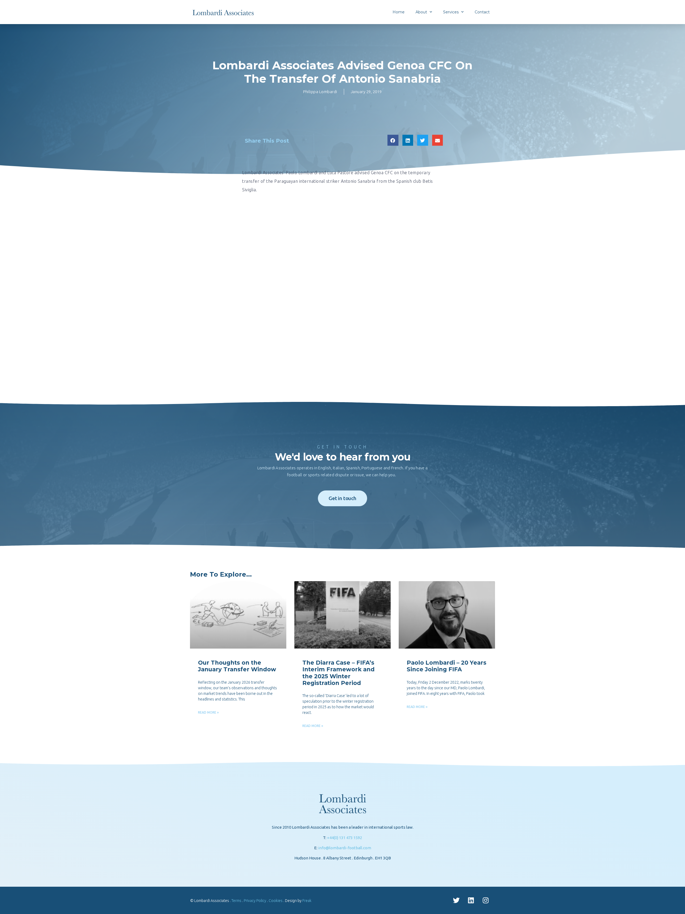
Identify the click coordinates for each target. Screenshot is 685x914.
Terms (236, 900)
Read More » (208, 712)
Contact (482, 12)
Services (451, 12)
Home (399, 12)
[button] (392, 140)
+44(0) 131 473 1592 (344, 837)
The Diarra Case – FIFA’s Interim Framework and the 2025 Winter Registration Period (338, 672)
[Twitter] (456, 900)
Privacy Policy (255, 900)
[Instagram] (485, 900)
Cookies (276, 900)
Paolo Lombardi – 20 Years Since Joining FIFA (446, 666)
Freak (306, 900)
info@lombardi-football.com (344, 848)
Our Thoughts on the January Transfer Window (237, 666)
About (421, 12)
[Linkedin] (471, 900)
